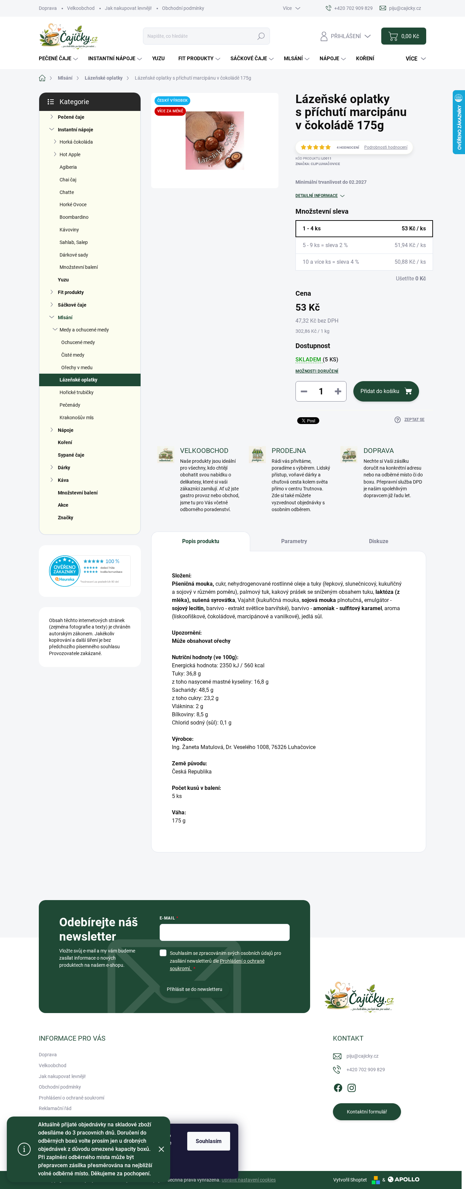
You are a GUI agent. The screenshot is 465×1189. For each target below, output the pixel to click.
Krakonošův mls (77, 417)
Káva (63, 480)
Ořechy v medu (77, 367)
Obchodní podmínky (183, 8)
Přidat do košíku (379, 391)
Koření (65, 442)
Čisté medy (72, 355)
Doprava (48, 8)
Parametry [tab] (294, 541)
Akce (63, 505)
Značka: (317, 164)
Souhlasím (209, 1141)
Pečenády (70, 405)
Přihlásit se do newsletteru (194, 989)
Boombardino (74, 217)
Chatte (67, 192)
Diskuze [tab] (378, 541)
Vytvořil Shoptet (350, 1180)
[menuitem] (59, 59)
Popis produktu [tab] (200, 541)
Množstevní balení (79, 267)
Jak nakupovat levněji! (128, 8)
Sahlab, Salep (74, 242)
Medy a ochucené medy (84, 329)
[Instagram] (352, 1087)
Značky (65, 517)
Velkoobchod (81, 8)
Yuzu (63, 279)
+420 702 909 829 (366, 1069)
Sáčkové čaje (72, 305)
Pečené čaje (71, 117)
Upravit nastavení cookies (249, 1180)
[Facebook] (338, 1087)
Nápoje (66, 430)
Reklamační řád (55, 1108)
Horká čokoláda (76, 142)
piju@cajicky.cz (363, 1056)
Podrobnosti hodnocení (385, 147)
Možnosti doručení (316, 371)
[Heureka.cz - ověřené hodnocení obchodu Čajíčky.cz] (90, 571)
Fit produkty (71, 292)
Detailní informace (316, 195)
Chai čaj (68, 179)
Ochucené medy (78, 342)
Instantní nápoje (75, 129)
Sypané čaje (71, 455)
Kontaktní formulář (367, 1111)
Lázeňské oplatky (78, 379)
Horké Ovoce (73, 204)
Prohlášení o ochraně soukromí (71, 1098)
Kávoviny (69, 229)
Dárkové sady (74, 255)
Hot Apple (70, 154)
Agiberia (68, 167)
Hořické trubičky (77, 392)
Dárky (64, 467)
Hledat (261, 36)
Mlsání (65, 317)
